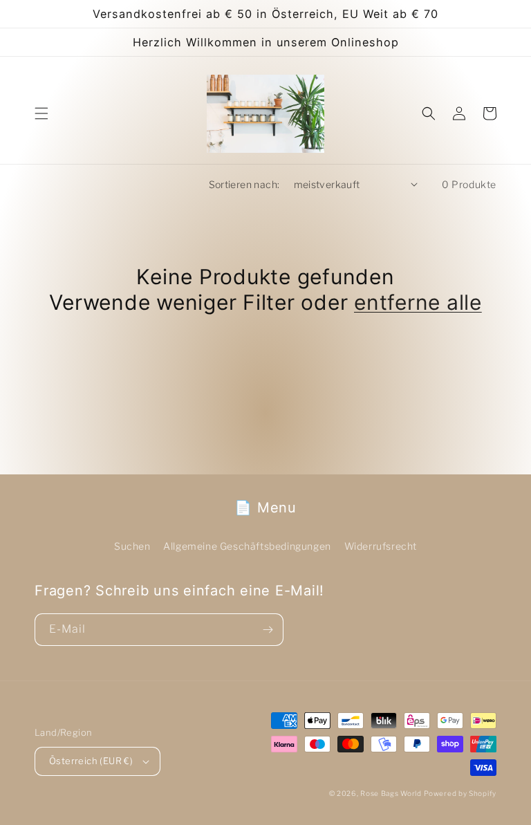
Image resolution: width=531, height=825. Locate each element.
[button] (41, 113)
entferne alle (418, 302)
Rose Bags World (391, 793)
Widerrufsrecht (380, 546)
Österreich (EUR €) (91, 760)
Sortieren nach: (244, 184)
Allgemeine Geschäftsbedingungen (247, 546)
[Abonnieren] (267, 629)
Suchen (132, 546)
